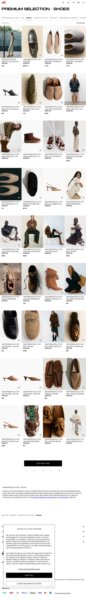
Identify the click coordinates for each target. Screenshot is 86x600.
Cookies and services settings (29, 584)
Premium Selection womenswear (44, 497)
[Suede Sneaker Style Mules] (75, 421)
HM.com (5, 515)
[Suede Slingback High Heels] (53, 184)
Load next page (43, 463)
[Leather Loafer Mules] (53, 89)
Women (13, 515)
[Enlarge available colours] (3, 66)
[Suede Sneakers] (75, 184)
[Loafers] (32, 42)
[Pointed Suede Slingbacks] (11, 421)
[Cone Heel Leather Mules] (32, 374)
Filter (79, 23)
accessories (63, 497)
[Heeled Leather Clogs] (53, 137)
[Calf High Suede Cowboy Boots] (53, 326)
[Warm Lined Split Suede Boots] (32, 137)
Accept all (29, 575)
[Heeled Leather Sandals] (11, 42)
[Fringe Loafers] (53, 374)
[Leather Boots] (53, 231)
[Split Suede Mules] (53, 421)
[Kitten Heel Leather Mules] (11, 326)
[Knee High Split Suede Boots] (75, 89)
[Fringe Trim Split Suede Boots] (53, 279)
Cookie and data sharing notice (29, 569)
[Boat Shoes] (75, 231)
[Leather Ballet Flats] (11, 184)
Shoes (39, 515)
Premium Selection (26, 515)
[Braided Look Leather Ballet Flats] (32, 89)
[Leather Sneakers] (32, 279)
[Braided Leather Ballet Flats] (53, 42)
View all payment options (62, 593)
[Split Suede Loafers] (75, 374)
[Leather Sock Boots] (75, 279)
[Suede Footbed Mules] (75, 137)
